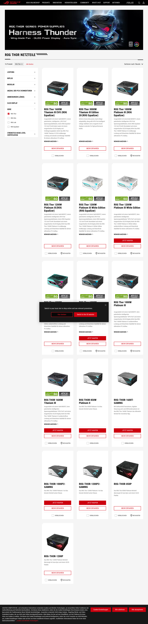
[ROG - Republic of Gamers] (12, 2)
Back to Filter (7, 140)
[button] (19, 64)
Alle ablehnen (120, 610)
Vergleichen (59, 156)
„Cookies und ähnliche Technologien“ (27, 620)
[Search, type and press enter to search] (139, 2)
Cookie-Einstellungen (100, 610)
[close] (105, 305)
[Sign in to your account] (143, 2)
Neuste (137, 64)
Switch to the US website (85, 314)
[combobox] (139, 64)
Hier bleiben (62, 314)
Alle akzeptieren (137, 610)
